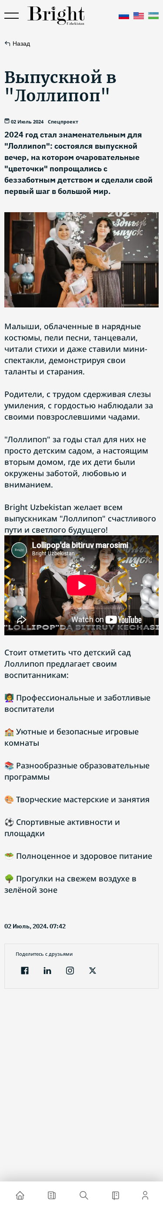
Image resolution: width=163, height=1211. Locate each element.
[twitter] (92, 971)
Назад (21, 43)
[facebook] (25, 971)
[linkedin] (47, 971)
